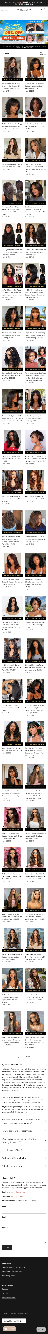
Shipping (5, 1289)
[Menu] (2, 9)
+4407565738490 (16, 1196)
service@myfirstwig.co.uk (16, 1192)
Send (7, 1248)
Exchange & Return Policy (14, 1158)
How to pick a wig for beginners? (17, 1130)
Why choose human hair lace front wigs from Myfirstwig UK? (20, 1140)
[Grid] (41, 53)
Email (4, 1217)
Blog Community (23, 1313)
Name (4, 1206)
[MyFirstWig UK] (24, 10)
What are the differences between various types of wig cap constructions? (21, 1121)
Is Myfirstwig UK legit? (12, 1150)
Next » (28, 1057)
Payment (5, 1293)
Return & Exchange (9, 1298)
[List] (45, 53)
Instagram (4, 1313)
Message (5, 1228)
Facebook (13, 1313)
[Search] (7, 9)
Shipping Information (12, 1166)
